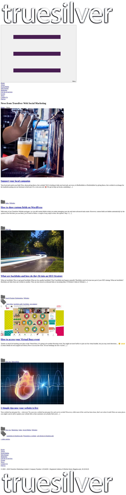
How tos (8, 229)
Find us (3, 99)
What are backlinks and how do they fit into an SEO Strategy (32, 276)
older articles (5, 439)
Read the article (17, 191)
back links (10, 304)
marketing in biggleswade (15, 436)
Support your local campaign (15, 181)
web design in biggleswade (45, 436)
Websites (12, 203)
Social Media (5, 87)
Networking (15, 361)
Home (3, 83)
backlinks (26, 304)
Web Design (4, 88)
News (2, 95)
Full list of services (6, 92)
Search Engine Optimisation (14, 298)
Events (3, 94)
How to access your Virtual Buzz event (20, 339)
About (3, 85)
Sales (7, 203)
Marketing (4, 90)
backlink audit (18, 304)
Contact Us (4, 97)
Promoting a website (29, 436)
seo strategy (33, 304)
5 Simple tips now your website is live (19, 408)
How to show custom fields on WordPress (21, 207)
